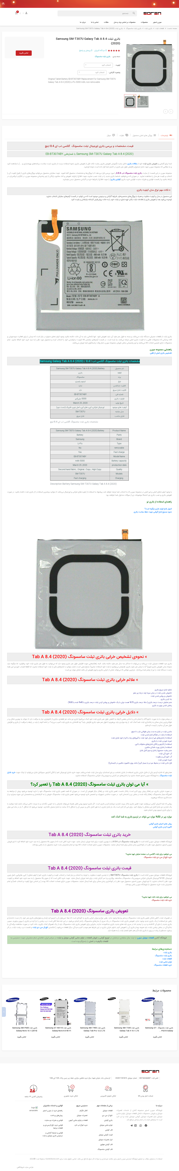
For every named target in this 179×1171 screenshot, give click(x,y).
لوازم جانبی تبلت (165, 962)
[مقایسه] (173, 56)
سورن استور (157, 22)
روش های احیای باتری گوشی (160, 824)
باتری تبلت (167, 952)
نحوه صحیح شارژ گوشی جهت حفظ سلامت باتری (153, 512)
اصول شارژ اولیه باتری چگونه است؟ (158, 509)
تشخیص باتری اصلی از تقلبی (161, 353)
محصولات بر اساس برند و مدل (124, 22)
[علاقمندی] (173, 50)
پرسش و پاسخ (85, 50)
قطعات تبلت (167, 958)
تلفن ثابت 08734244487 (148, 1078)
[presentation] (175, 1012)
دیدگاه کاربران (100, 50)
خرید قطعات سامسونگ (163, 965)
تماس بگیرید (23, 53)
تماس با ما (95, 22)
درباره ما (83, 22)
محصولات (144, 22)
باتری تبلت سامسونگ (102, 56)
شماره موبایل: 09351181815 (126, 1078)
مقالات (106, 22)
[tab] (166, 135)
